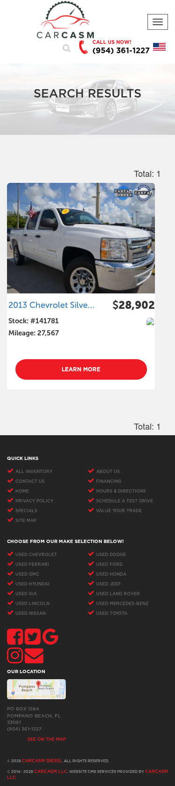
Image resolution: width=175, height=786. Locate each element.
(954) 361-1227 (121, 51)
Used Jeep (108, 584)
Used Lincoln (32, 604)
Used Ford (109, 565)
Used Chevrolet (36, 555)
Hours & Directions (121, 491)
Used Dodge (111, 555)
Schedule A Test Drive (124, 501)
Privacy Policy (34, 501)
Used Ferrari (32, 565)
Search (66, 48)
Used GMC (27, 574)
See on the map (47, 739)
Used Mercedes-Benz (122, 604)
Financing (108, 482)
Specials (26, 511)
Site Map (25, 521)
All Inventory (33, 472)
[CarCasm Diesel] (65, 19)
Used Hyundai (32, 584)
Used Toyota (111, 614)
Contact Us (30, 482)
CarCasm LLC (50, 772)
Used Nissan (30, 614)
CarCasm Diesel (42, 761)
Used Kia (26, 594)
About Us (108, 472)
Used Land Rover (118, 594)
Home (22, 491)
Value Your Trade (119, 511)
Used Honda (111, 574)
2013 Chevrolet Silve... (51, 305)
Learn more (81, 369)
